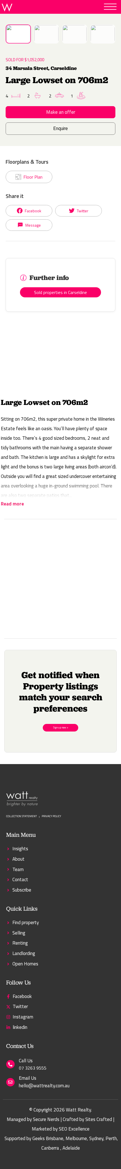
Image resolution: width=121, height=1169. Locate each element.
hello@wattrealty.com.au (44, 1085)
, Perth (110, 1138)
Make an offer (60, 112)
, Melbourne (75, 1138)
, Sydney (95, 1138)
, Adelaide (70, 1148)
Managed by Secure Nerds (33, 1119)
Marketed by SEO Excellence (60, 1128)
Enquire (60, 128)
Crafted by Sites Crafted (87, 1119)
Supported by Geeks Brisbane (34, 1138)
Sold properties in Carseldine (60, 292)
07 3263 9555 (32, 1068)
